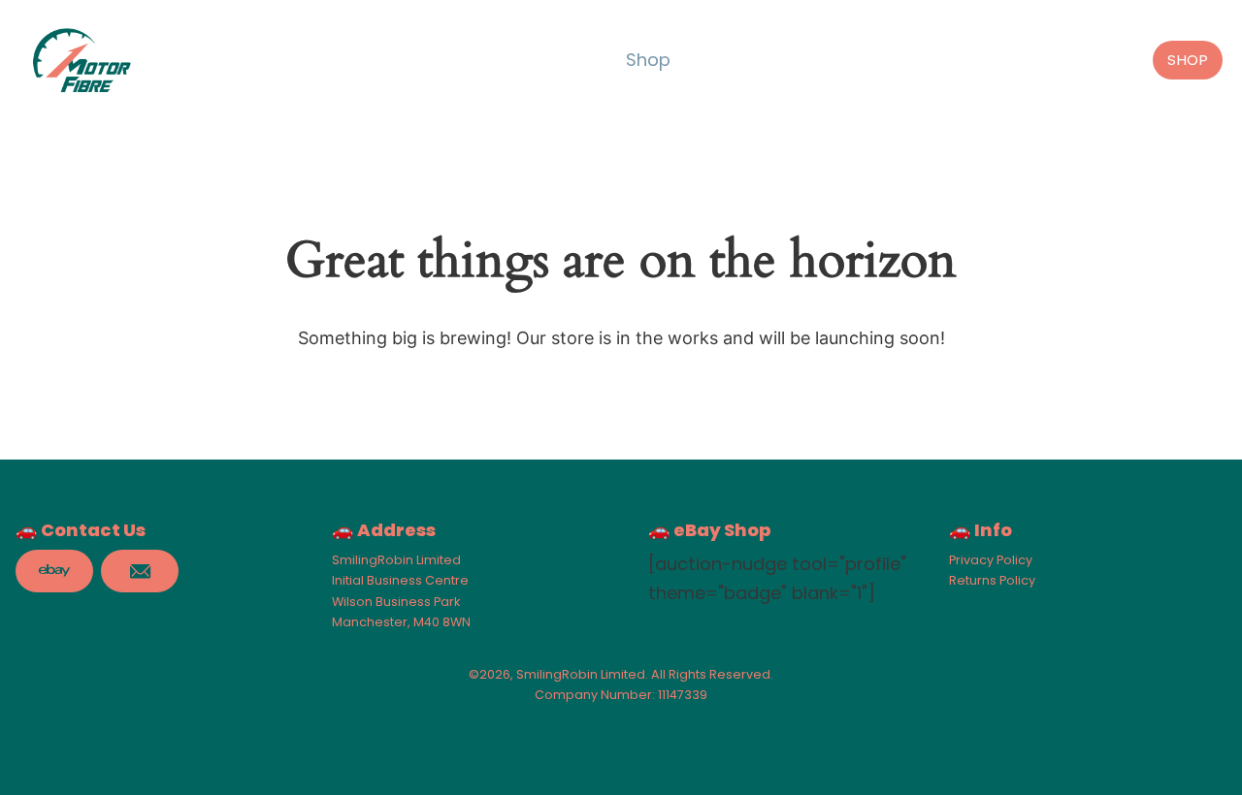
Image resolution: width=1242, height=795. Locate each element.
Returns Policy (992, 580)
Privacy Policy (990, 560)
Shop (648, 60)
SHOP (1187, 59)
